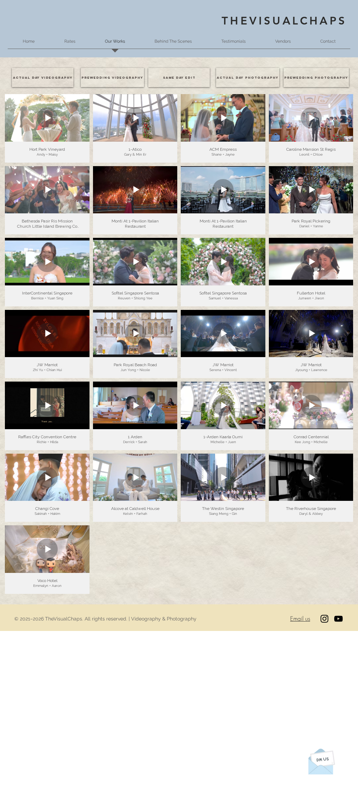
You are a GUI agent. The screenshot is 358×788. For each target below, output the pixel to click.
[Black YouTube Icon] (338, 618)
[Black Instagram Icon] (324, 618)
